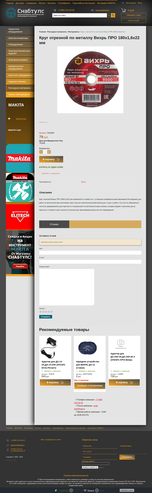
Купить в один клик (51, 167)
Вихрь (83, 182)
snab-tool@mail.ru (102, 10)
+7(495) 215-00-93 (66, 10)
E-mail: (42, 257)
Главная (42, 32)
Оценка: (42, 308)
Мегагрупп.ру (11, 460)
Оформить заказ (133, 15)
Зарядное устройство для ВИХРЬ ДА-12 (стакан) (87, 364)
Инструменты (73, 32)
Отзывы (54, 224)
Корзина (91, 490)
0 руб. (131, 10)
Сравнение (64, 490)
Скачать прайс (133, 20)
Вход (140, 3)
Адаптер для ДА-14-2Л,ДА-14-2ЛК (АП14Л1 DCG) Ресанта (53, 364)
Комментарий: (44, 267)
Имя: (41, 248)
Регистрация (131, 3)
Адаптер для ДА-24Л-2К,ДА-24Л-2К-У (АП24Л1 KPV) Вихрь (123, 356)
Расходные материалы (57, 32)
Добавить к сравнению (51, 173)
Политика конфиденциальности (76, 475)
